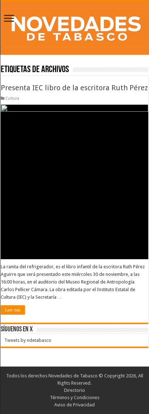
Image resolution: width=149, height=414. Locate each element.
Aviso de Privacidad (74, 404)
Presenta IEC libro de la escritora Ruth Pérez (74, 87)
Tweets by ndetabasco (27, 340)
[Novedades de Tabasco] (74, 26)
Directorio (74, 390)
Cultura (12, 98)
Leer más (13, 309)
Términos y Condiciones (74, 397)
